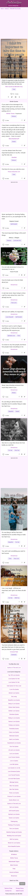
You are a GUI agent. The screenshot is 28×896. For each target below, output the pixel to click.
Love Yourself (9, 317)
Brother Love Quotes (14, 711)
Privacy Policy (20, 888)
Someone (13, 654)
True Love (13, 302)
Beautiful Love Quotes (14, 700)
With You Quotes (14, 839)
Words (14, 392)
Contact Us (8, 890)
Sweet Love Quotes (14, 818)
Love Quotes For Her (14, 682)
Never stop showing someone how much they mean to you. (13, 386)
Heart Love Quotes (14, 739)
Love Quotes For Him (14, 678)
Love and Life (17, 240)
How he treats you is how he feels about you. (12, 281)
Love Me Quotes (14, 764)
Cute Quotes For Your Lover (14, 686)
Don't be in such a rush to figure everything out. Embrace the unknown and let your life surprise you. (13, 328)
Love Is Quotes (14, 760)
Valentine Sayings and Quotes (14, 832)
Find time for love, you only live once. (13, 169)
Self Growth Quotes (14, 810)
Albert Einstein (14, 865)
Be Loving (14, 696)
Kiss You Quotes (14, 746)
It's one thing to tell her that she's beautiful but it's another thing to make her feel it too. (14, 535)
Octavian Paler (14, 652)
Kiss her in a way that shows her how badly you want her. (13, 444)
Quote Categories (13, 6)
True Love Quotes (14, 828)
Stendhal (14, 157)
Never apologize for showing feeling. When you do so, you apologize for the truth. (14, 216)
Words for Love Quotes (14, 843)
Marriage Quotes (14, 782)
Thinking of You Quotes (14, 825)
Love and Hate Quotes (14, 778)
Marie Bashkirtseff (14, 138)
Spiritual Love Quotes (14, 814)
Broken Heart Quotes (14, 707)
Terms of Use (8, 888)
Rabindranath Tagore (14, 861)
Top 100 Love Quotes (14, 675)
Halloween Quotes (14, 735)
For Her (10, 450)
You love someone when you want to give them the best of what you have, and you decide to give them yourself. (13, 647)
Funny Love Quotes (14, 732)
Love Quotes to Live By (14, 768)
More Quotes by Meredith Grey (14, 86)
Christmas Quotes (14, 714)
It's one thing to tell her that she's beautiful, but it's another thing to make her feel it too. (14, 404)
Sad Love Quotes (14, 807)
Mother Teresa (10, 113)
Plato (14, 868)
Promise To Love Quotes (14, 796)
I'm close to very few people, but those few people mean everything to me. (14, 346)
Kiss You (17, 450)
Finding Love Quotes (14, 725)
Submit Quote (20, 890)
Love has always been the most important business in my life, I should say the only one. (13, 153)
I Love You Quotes (14, 689)
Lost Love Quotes (14, 753)
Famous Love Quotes (14, 721)
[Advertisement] (14, 24)
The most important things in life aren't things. (14, 234)
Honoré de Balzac (14, 872)
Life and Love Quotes (14, 750)
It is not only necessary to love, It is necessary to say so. (13, 268)
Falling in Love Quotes (14, 718)
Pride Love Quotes (14, 793)
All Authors (14, 854)
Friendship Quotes (14, 728)
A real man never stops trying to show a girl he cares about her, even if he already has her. (13, 295)
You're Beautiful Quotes (14, 846)
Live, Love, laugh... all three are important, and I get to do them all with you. (14, 590)
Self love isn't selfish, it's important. (13, 312)
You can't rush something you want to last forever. (13, 552)
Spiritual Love (11, 335)
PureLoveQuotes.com (14, 171)
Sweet (14, 141)
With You (17, 598)
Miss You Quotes (14, 785)
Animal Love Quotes (14, 693)
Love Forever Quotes (14, 757)
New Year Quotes (14, 789)
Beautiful (11, 411)
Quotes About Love (14, 800)
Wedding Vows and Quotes (14, 835)
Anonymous (14, 284)
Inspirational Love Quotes (14, 743)
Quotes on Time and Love (14, 667)
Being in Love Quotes (14, 703)
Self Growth (14, 224)
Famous (14, 116)
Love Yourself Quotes (14, 775)
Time (14, 89)
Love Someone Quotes (14, 771)
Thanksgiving (14, 821)
